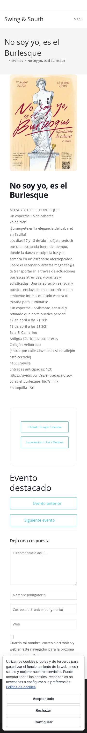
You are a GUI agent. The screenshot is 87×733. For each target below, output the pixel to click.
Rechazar (43, 710)
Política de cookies (21, 687)
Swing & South (24, 19)
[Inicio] (5, 60)
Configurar (44, 722)
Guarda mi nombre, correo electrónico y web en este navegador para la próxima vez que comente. (42, 649)
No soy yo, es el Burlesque (46, 60)
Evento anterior (47, 503)
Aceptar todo (43, 699)
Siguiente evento (39, 520)
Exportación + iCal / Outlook (44, 442)
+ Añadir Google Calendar (44, 427)
